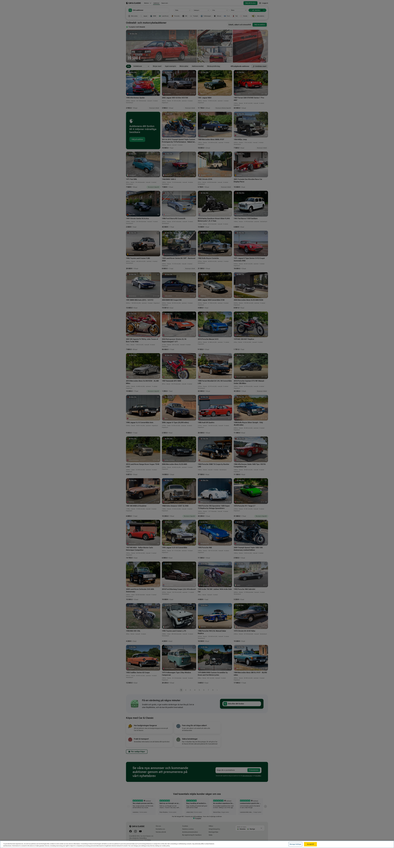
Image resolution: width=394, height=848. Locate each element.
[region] (197, 844)
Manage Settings (295, 844)
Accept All (310, 844)
